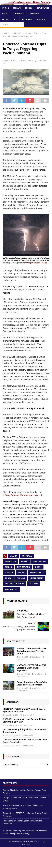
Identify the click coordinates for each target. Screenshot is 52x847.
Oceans (6, 19)
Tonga (8, 578)
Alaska (13, 556)
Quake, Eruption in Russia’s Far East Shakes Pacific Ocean (32, 683)
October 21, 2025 (11, 735)
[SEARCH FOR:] (12, 24)
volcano (33, 583)
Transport (20, 13)
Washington (11, 589)
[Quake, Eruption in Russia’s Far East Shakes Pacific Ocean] (8, 685)
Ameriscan (12, 702)
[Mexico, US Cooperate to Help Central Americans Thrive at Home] (8, 651)
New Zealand (23, 567)
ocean (38, 567)
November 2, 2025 (11, 715)
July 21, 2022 (23, 657)
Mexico (8, 567)
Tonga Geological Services (37, 262)
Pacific (21, 572)
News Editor (28, 60)
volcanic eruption (14, 583)
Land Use (34, 13)
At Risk (5, 8)
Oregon (9, 572)
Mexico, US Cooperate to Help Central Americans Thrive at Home (32, 651)
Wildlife (6, 13)
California (10, 561)
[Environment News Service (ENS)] (26, 3)
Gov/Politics (43, 8)
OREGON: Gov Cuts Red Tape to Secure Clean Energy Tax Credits (25, 741)
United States (36, 578)
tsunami (21, 578)
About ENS (27, 19)
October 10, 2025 (11, 745)
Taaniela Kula (37, 572)
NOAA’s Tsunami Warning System (19, 495)
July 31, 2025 (23, 688)
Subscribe (41, 19)
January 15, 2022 (12, 60)
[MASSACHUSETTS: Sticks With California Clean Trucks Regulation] (8, 668)
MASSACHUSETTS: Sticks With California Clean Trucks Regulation (31, 668)
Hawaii (24, 561)
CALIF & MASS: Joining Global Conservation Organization (24, 730)
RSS (15, 19)
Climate (17, 8)
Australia (27, 556)
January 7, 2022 (24, 674)
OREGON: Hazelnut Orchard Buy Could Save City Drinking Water (24, 720)
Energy (28, 8)
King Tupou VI (39, 561)
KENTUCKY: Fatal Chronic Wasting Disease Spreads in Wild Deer (24, 710)
